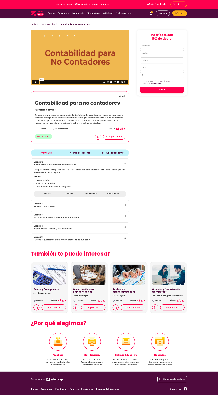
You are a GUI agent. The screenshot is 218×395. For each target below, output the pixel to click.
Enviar (162, 89)
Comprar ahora (114, 136)
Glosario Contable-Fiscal (46, 205)
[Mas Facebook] (185, 388)
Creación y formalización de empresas (166, 290)
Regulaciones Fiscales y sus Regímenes (53, 227)
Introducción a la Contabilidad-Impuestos (55, 163)
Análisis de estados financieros (124, 290)
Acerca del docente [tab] (80, 153)
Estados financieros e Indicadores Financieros (56, 216)
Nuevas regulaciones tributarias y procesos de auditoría (62, 238)
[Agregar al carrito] (98, 137)
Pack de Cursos (123, 13)
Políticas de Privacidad (107, 389)
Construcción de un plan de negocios (84, 290)
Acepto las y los (159, 82)
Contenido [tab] (46, 153)
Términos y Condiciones (81, 389)
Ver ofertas (178, 4)
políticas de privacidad (161, 81)
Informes (179, 13)
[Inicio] (37, 13)
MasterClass (93, 13)
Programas (63, 13)
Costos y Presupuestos (46, 289)
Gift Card (108, 13)
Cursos (51, 13)
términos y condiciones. (153, 83)
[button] (163, 13)
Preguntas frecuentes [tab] (113, 153)
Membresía (78, 13)
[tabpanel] (80, 200)
